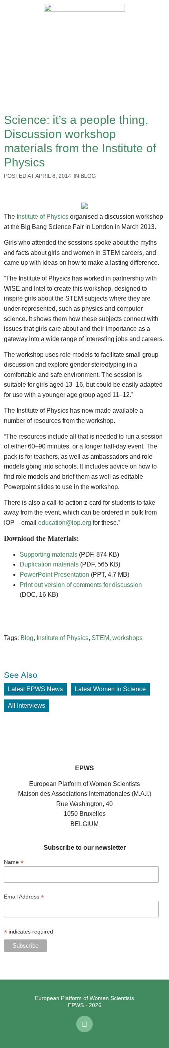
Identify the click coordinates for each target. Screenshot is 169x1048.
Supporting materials (48, 554)
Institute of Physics (42, 216)
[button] (12, 44)
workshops (127, 638)
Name (14, 861)
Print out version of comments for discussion (81, 584)
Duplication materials (49, 564)
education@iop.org (64, 522)
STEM (100, 638)
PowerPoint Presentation (54, 574)
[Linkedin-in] (84, 1024)
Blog (88, 176)
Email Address (24, 896)
